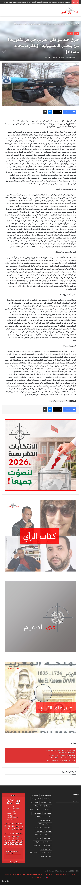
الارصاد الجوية (46, 802)
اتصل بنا (40, 874)
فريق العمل (48, 874)
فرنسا (48, 842)
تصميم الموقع (21, 874)
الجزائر (47, 806)
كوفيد (37, 845)
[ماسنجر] (50, 112)
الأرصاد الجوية (36, 799)
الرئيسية (75, 24)
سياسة (70, 34)
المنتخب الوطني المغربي (43, 827)
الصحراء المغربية (36, 809)
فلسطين (38, 842)
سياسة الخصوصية (10, 874)
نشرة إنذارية (46, 852)
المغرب (37, 813)
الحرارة (37, 806)
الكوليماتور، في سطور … (61, 874)
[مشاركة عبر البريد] (45, 112)
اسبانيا (35, 795)
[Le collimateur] (69, 10)
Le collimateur (70, 57)
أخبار (69, 24)
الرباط (48, 809)
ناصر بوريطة (46, 849)
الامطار (34, 802)
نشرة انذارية (34, 852)
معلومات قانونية (32, 874)
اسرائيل (47, 799)
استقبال (72, 874)
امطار (48, 831)
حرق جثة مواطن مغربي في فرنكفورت (59, 401)
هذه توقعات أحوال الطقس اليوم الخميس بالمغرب (55, 2)
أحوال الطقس (46, 795)
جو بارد (39, 831)
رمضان (48, 834)
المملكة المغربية (45, 820)
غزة (38, 838)
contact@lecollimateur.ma (55, 750)
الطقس (47, 813)
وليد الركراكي (46, 856)
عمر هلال (47, 838)
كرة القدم (47, 845)
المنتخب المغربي (45, 824)
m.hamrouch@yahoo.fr (67, 752)
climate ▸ (13, 862)
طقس (38, 834)
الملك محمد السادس (44, 816)
